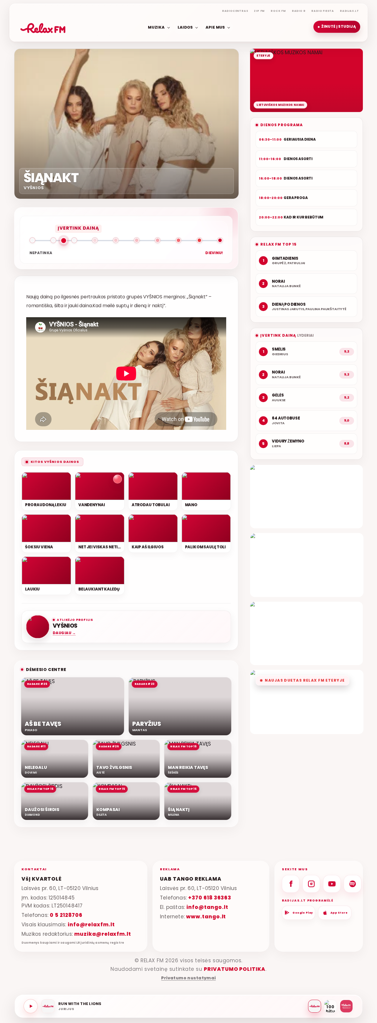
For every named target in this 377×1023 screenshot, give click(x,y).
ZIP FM (259, 11)
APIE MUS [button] (215, 26)
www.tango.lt (206, 916)
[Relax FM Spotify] (352, 884)
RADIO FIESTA (322, 11)
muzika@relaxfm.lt (102, 933)
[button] (336, 27)
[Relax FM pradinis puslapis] (43, 27)
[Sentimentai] (346, 1006)
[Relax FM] (314, 1006)
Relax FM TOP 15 (278, 244)
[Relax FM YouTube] (332, 884)
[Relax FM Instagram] (311, 884)
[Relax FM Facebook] (291, 884)
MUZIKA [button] (156, 26)
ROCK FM (278, 11)
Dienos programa (281, 124)
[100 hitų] (330, 1006)
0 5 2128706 (66, 914)
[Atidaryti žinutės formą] (306, 496)
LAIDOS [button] (185, 26)
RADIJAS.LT (349, 11)
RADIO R (299, 11)
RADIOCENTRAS (235, 11)
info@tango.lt (207, 906)
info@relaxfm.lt (91, 924)
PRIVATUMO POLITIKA (234, 969)
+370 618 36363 (209, 897)
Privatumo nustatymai (188, 978)
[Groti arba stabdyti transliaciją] (31, 1006)
